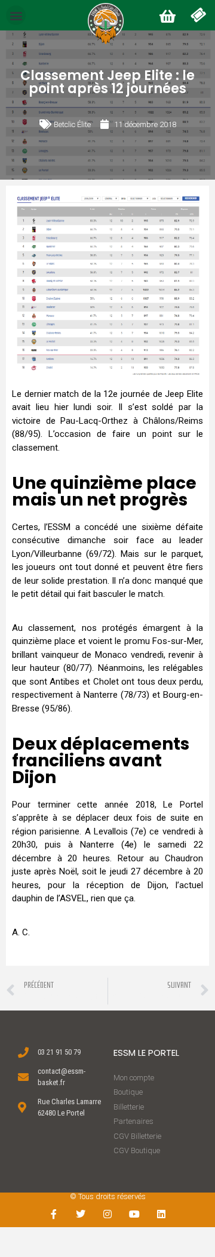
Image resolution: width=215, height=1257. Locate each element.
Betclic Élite (72, 124)
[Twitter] (80, 1214)
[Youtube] (134, 1214)
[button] (16, 15)
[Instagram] (107, 1214)
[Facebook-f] (54, 1214)
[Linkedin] (161, 1214)
